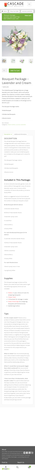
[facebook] (27, 453)
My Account (6, 467)
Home (5, 11)
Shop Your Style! (14, 11)
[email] (24, 453)
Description (7, 134)
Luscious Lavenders (27, 11)
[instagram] (32, 453)
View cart (28, 15)
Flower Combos (12, 124)
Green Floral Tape (13, 301)
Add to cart (15, 70)
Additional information (20, 134)
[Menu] (29, 4)
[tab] (8, 134)
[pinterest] (30, 453)
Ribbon (10, 293)
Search (17, 467)
